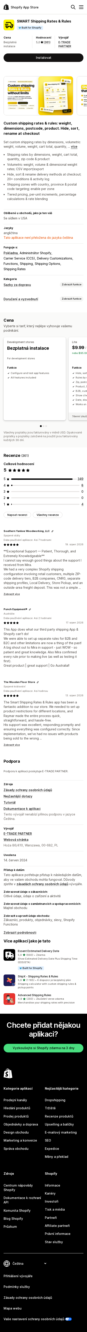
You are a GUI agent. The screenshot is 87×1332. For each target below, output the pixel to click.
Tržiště (50, 1108)
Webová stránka (16, 840)
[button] (43, 960)
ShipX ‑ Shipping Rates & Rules (38, 976)
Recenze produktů (59, 1116)
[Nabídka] (81, 7)
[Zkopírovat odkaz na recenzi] (52, 531)
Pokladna (11, 253)
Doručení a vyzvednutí (21, 299)
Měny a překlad (56, 1156)
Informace (52, 1185)
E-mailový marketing (61, 1132)
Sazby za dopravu (17, 285)
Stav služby (54, 1242)
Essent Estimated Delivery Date (38, 951)
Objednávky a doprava (21, 1124)
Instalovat (43, 57)
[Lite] (43, 426)
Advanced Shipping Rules (34, 995)
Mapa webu (13, 1308)
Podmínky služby (17, 1287)
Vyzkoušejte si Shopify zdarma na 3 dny (44, 1048)
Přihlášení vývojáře (18, 1276)
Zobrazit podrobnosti (20, 932)
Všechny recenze (48, 515)
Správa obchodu (16, 1148)
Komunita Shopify (17, 1210)
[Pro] (46, 426)
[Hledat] (73, 7)
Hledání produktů (17, 1108)
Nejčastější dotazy (18, 796)
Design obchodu (16, 1132)
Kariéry (50, 1193)
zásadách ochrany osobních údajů (42, 884)
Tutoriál (10, 802)
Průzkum (10, 1226)
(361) (47, 42)
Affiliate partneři (57, 1226)
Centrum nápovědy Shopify (18, 1187)
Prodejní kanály (15, 1100)
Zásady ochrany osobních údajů (28, 790)
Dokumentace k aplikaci (22, 809)
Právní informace (57, 1234)
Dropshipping (55, 1100)
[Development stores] (41, 426)
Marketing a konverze (20, 1140)
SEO (48, 1140)
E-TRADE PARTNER (18, 834)
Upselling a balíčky (59, 1124)
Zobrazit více (12, 594)
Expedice (52, 1148)
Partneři (51, 1218)
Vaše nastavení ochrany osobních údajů (34, 1319)
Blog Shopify (13, 1218)
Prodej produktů (16, 1116)
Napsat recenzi (17, 515)
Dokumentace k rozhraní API (22, 1200)
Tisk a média (55, 1209)
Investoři (51, 1201)
